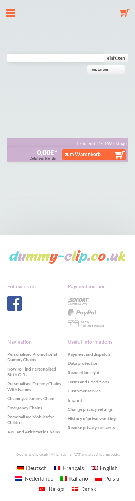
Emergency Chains (24, 407)
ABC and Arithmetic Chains (33, 432)
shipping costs (107, 454)
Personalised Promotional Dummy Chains (32, 357)
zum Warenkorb (83, 154)
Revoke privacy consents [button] (91, 427)
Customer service (84, 391)
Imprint (75, 400)
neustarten (99, 69)
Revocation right (84, 372)
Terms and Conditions (88, 382)
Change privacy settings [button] (90, 409)
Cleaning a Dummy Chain (30, 398)
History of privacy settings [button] (92, 418)
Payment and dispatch (89, 354)
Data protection (83, 363)
